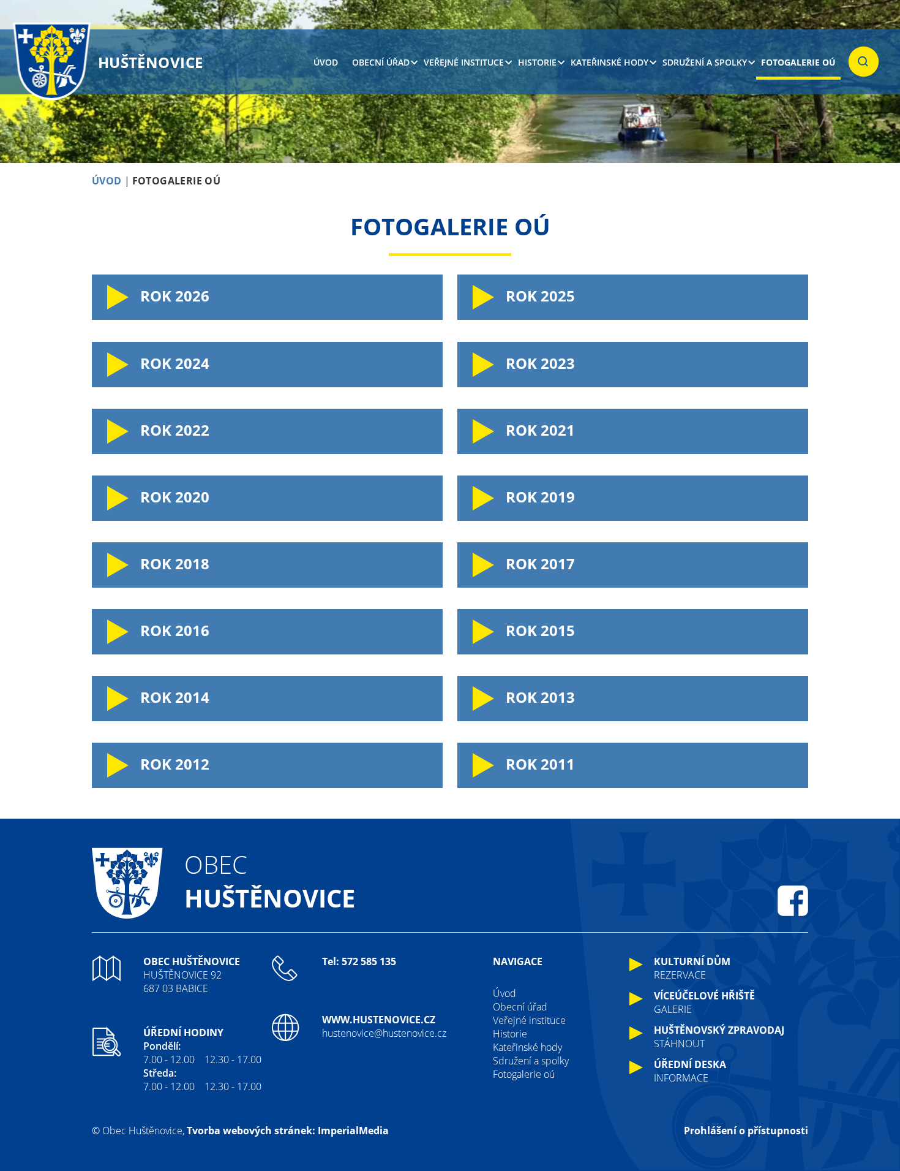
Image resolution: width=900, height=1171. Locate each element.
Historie (537, 62)
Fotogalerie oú (798, 62)
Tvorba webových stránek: (251, 1130)
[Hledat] (863, 62)
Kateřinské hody (609, 62)
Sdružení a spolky (704, 62)
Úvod (325, 62)
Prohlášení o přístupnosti (746, 1130)
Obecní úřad (381, 62)
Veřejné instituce (464, 62)
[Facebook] (793, 900)
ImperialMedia (353, 1130)
